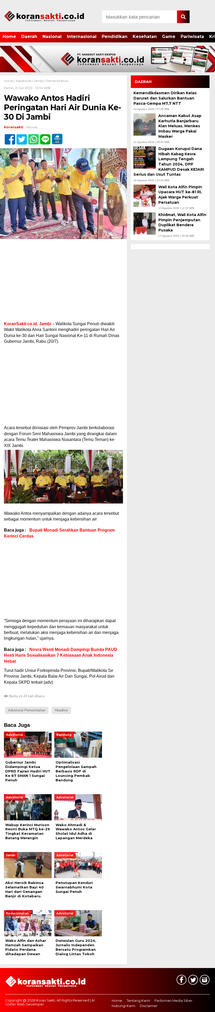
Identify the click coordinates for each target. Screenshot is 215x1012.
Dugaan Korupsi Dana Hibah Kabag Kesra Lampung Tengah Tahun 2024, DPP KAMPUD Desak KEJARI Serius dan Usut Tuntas (168, 161)
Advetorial (23, 81)
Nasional (52, 36)
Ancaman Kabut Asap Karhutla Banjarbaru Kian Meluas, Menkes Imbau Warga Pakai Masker (179, 126)
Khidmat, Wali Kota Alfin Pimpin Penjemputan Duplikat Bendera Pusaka (182, 222)
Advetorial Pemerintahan (26, 710)
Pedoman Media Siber (173, 1001)
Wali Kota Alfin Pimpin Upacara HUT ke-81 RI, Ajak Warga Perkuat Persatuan (180, 195)
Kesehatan (145, 36)
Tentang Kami (138, 1001)
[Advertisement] (63, 282)
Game (168, 36)
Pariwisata (192, 36)
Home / (10, 81)
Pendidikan (114, 36)
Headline (61, 710)
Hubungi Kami (123, 1006)
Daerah (29, 36)
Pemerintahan (57, 81)
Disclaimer (149, 1006)
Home (9, 36)
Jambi (39, 81)
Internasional (81, 36)
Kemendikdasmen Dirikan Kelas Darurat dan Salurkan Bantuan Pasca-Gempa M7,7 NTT (165, 98)
